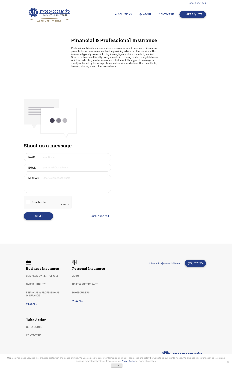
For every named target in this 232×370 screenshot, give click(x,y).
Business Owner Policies (42, 275)
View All (77, 300)
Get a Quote (194, 14)
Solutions (125, 14)
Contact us (34, 335)
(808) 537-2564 (197, 3)
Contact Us (166, 14)
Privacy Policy (128, 361)
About (147, 14)
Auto (75, 275)
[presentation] (48, 202)
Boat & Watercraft (85, 284)
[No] (228, 362)
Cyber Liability (36, 284)
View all (31, 303)
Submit (38, 216)
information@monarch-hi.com (164, 263)
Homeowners (81, 292)
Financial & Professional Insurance (42, 294)
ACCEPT (116, 366)
